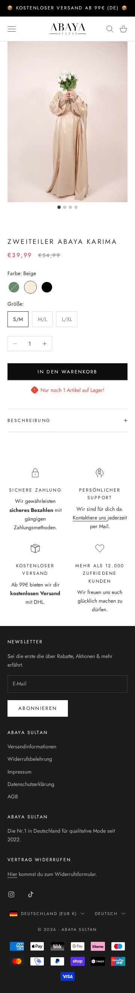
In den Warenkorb (67, 371)
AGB (13, 796)
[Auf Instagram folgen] (11, 894)
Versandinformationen (32, 746)
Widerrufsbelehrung (30, 759)
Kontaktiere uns (90, 517)
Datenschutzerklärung (31, 784)
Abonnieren (37, 708)
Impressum (20, 771)
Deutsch (106, 914)
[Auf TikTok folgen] (30, 894)
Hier (12, 874)
